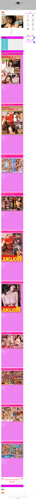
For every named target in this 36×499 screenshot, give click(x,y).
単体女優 (3, 489)
